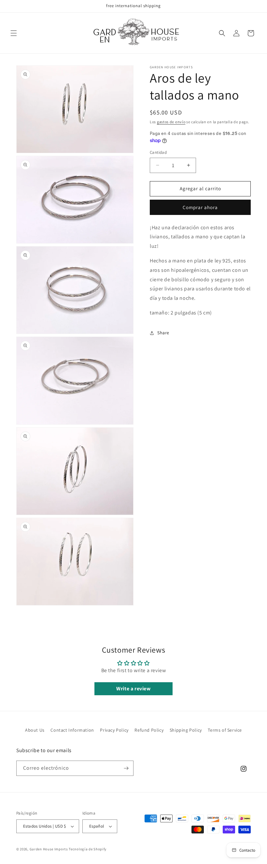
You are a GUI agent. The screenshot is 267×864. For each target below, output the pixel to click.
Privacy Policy (114, 730)
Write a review (133, 688)
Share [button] (163, 333)
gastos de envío (171, 121)
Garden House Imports (49, 849)
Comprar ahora (200, 207)
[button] (14, 33)
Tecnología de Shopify (87, 849)
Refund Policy (148, 730)
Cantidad (158, 152)
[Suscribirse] (126, 768)
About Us (35, 730)
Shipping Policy (186, 730)
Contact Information (72, 730)
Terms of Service (225, 730)
